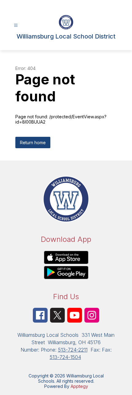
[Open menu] (15, 25)
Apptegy (79, 386)
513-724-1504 (65, 357)
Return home (33, 142)
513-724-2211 (72, 350)
